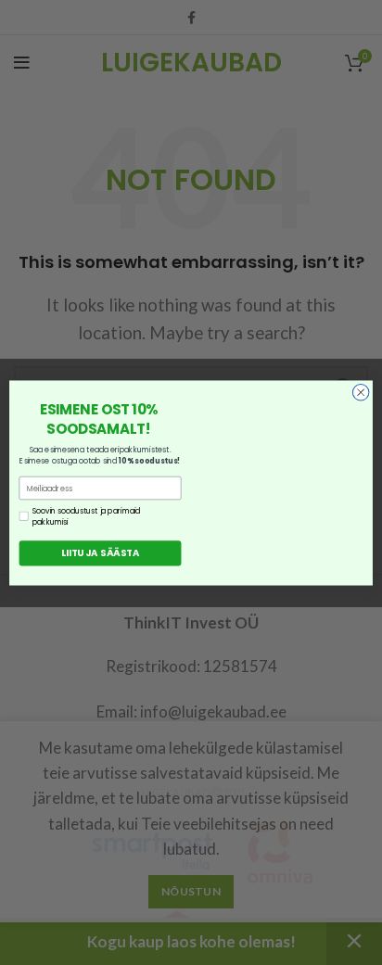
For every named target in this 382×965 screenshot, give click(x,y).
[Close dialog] (360, 392)
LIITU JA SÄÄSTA (100, 552)
